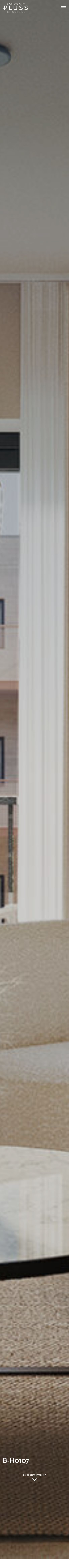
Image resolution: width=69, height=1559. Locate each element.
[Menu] (63, 7)
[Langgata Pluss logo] (15, 8)
